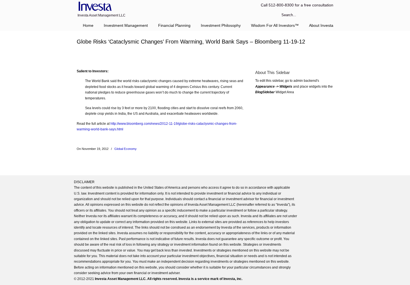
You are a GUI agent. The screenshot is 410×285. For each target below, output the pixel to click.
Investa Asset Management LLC (94, 6)
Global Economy (125, 148)
